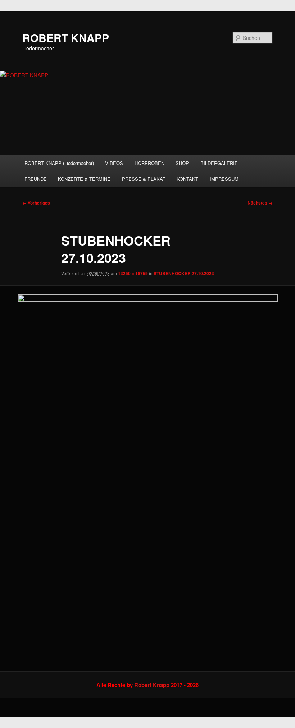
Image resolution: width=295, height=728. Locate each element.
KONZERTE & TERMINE (84, 178)
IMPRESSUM (224, 178)
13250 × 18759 (133, 273)
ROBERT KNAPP (65, 37)
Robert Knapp (151, 685)
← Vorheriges (36, 203)
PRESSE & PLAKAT (143, 178)
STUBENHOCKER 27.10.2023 (184, 273)
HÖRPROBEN (149, 163)
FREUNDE (35, 178)
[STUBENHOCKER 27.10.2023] (147, 478)
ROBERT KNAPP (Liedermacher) (59, 163)
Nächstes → (260, 203)
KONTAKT (187, 178)
